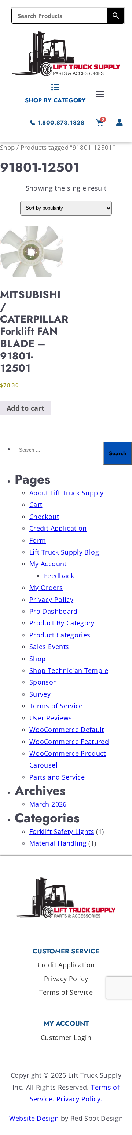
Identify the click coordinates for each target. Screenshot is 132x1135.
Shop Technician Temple (68, 670)
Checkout (44, 516)
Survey (40, 694)
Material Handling (58, 843)
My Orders (46, 587)
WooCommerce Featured (69, 741)
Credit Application (58, 528)
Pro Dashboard (53, 611)
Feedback (59, 575)
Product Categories (59, 635)
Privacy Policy (51, 599)
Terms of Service (56, 705)
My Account (48, 563)
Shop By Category (55, 100)
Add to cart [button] (25, 408)
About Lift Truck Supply (66, 492)
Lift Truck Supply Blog (64, 552)
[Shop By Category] (55, 87)
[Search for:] (57, 453)
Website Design (34, 1118)
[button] (100, 93)
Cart (35, 504)
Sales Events (49, 646)
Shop (7, 147)
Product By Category (62, 622)
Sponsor (42, 682)
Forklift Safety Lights (61, 831)
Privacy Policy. (79, 1098)
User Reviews (50, 717)
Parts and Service (57, 777)
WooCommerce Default (66, 729)
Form (37, 540)
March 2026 (48, 804)
